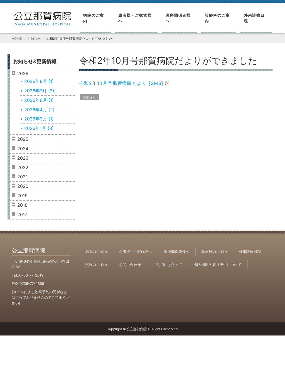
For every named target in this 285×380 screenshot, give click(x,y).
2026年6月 (39, 100)
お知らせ (34, 38)
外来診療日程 (254, 18)
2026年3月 (39, 119)
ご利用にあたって (167, 264)
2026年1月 (39, 128)
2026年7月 (39, 90)
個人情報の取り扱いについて (217, 264)
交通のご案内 (96, 264)
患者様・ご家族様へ (135, 18)
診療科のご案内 (217, 18)
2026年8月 (39, 81)
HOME (17, 38)
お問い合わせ (130, 264)
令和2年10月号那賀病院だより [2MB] (121, 83)
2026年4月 (39, 109)
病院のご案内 (93, 18)
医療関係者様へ (178, 18)
